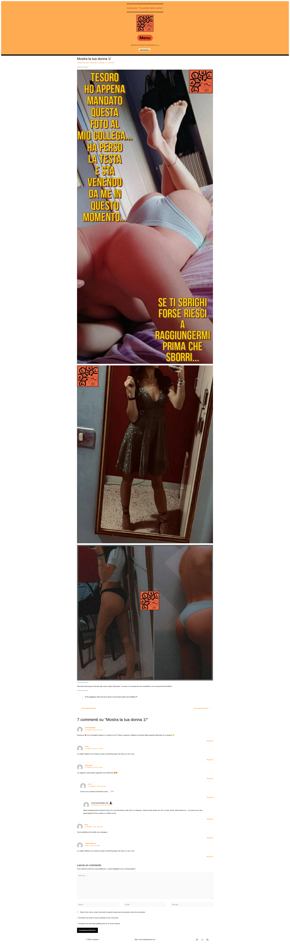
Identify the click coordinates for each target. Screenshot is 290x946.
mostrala (101, 63)
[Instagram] (202, 940)
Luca (90, 784)
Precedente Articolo (88, 708)
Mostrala (94, 63)
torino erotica (90, 843)
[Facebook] (207, 940)
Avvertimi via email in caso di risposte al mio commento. (99, 918)
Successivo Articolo (201, 708)
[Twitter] (197, 940)
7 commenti (110, 63)
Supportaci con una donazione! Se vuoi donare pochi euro (143, 45)
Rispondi (210, 741)
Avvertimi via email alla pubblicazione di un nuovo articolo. (99, 923)
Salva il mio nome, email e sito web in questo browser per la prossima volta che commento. (112, 912)
